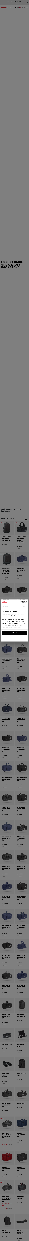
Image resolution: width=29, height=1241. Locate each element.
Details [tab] (14, 606)
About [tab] (23, 606)
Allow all (14, 632)
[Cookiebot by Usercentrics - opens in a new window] (20, 602)
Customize (14, 638)
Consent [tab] (5, 606)
